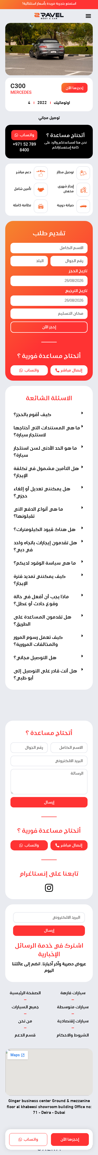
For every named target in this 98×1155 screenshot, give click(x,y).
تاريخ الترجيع (76, 291)
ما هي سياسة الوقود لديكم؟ (45, 563)
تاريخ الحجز (78, 271)
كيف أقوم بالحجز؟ (32, 414)
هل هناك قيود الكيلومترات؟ (45, 529)
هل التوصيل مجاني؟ (35, 657)
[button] (88, 16)
